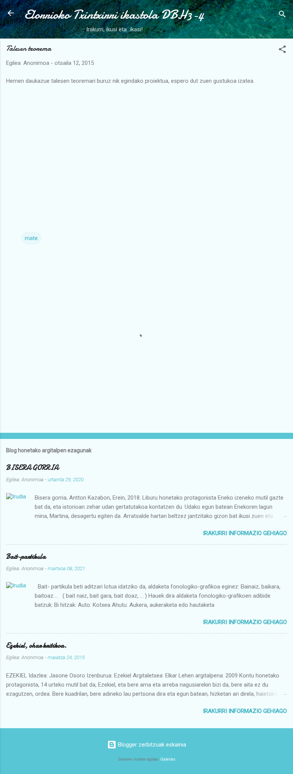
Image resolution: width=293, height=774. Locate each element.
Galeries (167, 759)
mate (31, 238)
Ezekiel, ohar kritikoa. (36, 645)
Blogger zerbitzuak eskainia (151, 744)
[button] (282, 50)
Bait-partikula (26, 556)
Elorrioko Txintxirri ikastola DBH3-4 (114, 14)
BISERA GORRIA (32, 467)
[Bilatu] (282, 15)
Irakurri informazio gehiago (245, 533)
